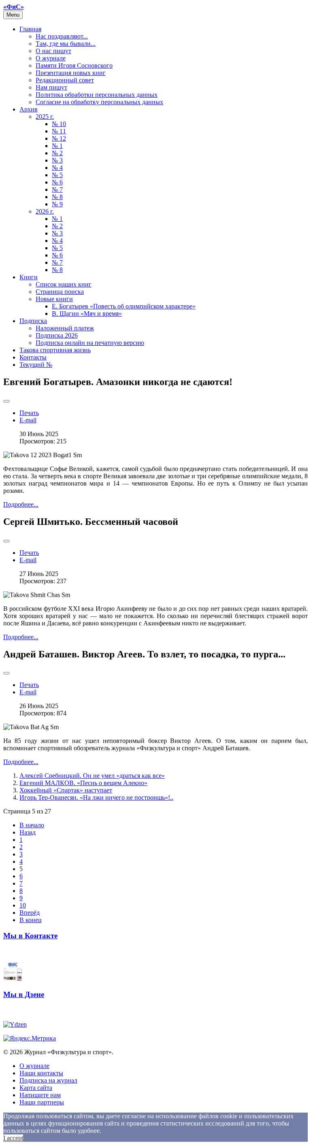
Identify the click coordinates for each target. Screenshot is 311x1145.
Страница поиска (60, 291)
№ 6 (57, 182)
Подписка (33, 320)
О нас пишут (53, 50)
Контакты (33, 357)
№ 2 (57, 153)
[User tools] (6, 401)
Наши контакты (41, 1073)
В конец (30, 919)
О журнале (51, 58)
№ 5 (57, 174)
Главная (30, 29)
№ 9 (57, 204)
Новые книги (54, 298)
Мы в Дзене (23, 994)
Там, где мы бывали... (66, 43)
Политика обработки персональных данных (97, 94)
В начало (31, 825)
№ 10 (59, 123)
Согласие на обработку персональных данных (99, 101)
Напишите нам (40, 1094)
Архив (28, 109)
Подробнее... (20, 504)
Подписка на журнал (48, 1080)
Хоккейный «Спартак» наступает (65, 790)
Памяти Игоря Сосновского (74, 65)
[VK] (12, 978)
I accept (13, 1137)
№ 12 (59, 138)
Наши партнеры (41, 1102)
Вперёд (29, 912)
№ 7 (57, 189)
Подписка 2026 (57, 335)
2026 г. (45, 211)
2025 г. (45, 116)
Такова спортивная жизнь (55, 350)
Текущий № (35, 364)
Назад (27, 832)
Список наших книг (64, 284)
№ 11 (59, 131)
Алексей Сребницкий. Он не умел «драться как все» (92, 775)
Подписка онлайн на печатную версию (90, 342)
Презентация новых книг (71, 72)
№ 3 (57, 160)
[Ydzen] (15, 1024)
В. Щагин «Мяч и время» (87, 313)
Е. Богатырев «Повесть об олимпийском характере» (124, 306)
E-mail (27, 420)
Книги (28, 277)
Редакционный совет (65, 80)
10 (22, 905)
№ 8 (57, 196)
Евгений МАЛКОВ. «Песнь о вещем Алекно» (83, 782)
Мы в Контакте (30, 935)
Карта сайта (35, 1087)
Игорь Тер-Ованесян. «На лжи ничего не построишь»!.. (96, 797)
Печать (29, 412)
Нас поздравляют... (62, 36)
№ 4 (57, 167)
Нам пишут (51, 87)
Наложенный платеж (65, 328)
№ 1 (57, 145)
